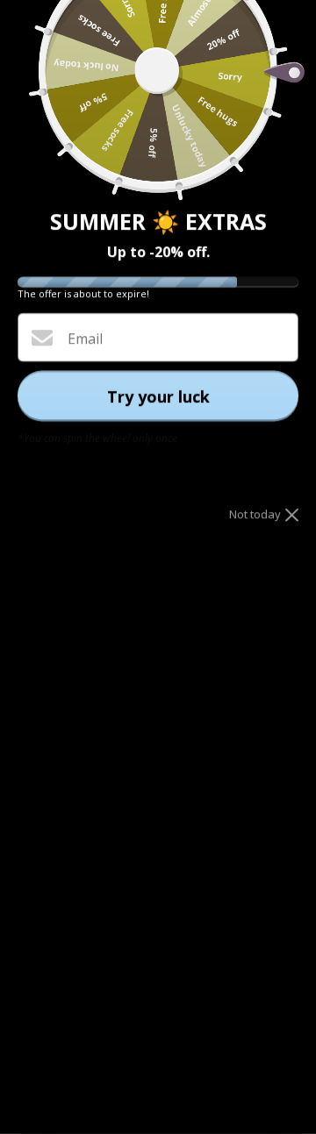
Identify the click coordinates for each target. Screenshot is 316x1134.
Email (85, 339)
